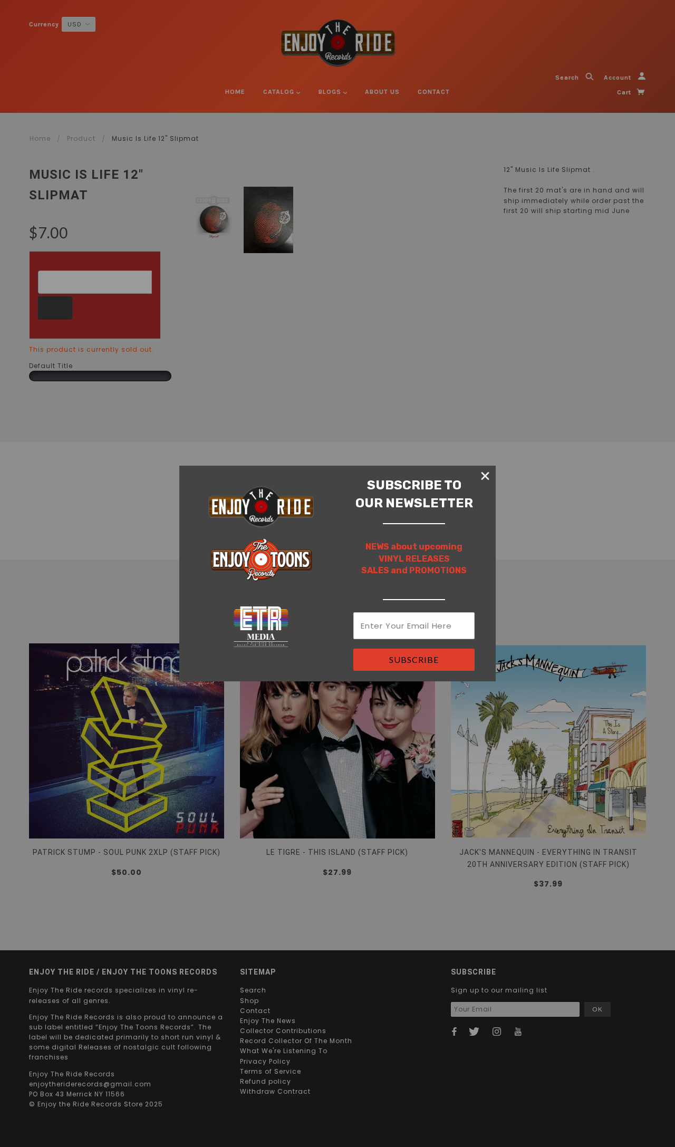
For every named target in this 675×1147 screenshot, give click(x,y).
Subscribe (414, 659)
